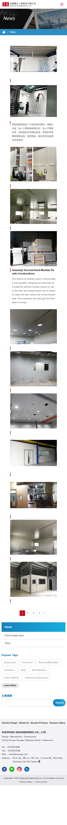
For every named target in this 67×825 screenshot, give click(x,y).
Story (7, 643)
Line (11, 769)
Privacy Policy (26, 782)
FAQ (23, 670)
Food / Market (11, 677)
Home (4, 32)
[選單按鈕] (62, 4)
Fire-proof (27, 662)
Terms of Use (41, 782)
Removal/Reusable (48, 662)
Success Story (57, 722)
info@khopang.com (18, 754)
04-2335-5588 (13, 747)
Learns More (10, 685)
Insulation (9, 670)
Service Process (39, 722)
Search (59, 702)
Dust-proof (10, 662)
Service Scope (9, 722)
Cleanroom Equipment (37, 677)
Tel (26, 769)
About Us (24, 722)
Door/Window (39, 670)
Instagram (19, 769)
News (13, 32)
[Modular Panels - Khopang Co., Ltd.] (19, 4)
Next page (45, 613)
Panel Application (14, 635)
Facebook (4, 769)
